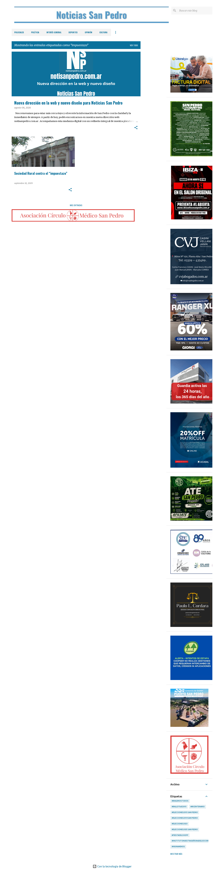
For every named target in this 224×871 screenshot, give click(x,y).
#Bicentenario (197, 807)
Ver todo (134, 45)
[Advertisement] (153, 101)
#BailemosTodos (180, 801)
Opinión (88, 32)
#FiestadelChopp (180, 835)
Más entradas (76, 205)
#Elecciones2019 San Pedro (185, 818)
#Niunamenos (178, 846)
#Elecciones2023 (179, 824)
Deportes (73, 32)
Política (35, 32)
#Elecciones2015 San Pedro (185, 812)
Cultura (103, 32)
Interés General (53, 32)
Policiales (19, 32)
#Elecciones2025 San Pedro (185, 829)
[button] (136, 128)
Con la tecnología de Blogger (114, 866)
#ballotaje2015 (179, 807)
